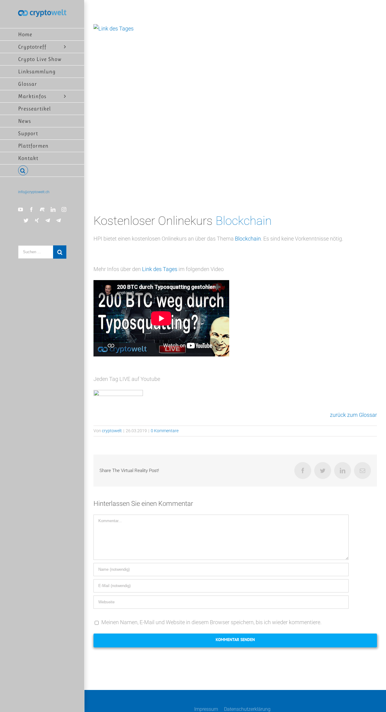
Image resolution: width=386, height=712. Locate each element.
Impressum (206, 709)
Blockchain (244, 221)
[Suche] (42, 170)
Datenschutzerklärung (247, 709)
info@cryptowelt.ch (33, 192)
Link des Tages (159, 269)
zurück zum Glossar (353, 415)
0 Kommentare (165, 430)
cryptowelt (112, 430)
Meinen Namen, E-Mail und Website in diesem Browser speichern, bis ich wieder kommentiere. (211, 622)
